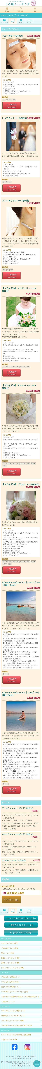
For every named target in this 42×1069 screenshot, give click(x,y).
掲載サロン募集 (16, 1058)
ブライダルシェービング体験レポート (13, 1011)
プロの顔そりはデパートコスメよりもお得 (14, 992)
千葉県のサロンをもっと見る (21, 925)
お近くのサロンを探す (22, 933)
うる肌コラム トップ (7, 1002)
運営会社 (26, 1056)
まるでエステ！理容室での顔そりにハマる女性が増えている (20, 997)
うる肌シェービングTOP (9, 1040)
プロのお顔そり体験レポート (10, 977)
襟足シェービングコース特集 (10, 958)
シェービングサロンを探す (9, 943)
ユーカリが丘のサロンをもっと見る (21, 918)
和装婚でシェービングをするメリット (13, 1016)
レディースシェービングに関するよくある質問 (16, 1035)
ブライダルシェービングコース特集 (12, 968)
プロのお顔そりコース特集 (9, 948)
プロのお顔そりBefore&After (10, 982)
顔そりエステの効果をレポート (11, 987)
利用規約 (33, 1056)
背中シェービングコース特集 (10, 963)
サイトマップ (27, 1058)
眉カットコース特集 (7, 953)
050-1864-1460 (15, 892)
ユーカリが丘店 (7, 886)
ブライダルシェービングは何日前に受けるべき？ (16, 1025)
